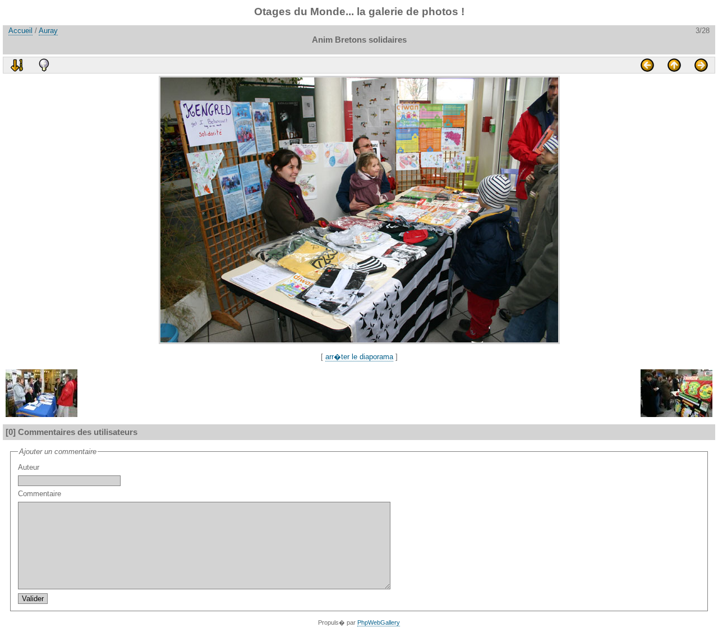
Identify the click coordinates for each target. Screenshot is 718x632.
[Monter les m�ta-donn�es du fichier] (43, 65)
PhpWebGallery (378, 622)
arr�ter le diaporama (359, 356)
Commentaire (39, 493)
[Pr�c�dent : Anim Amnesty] (647, 65)
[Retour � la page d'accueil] (674, 65)
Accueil (20, 30)
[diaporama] (16, 65)
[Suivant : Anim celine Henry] (701, 65)
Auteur (28, 467)
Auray (48, 30)
